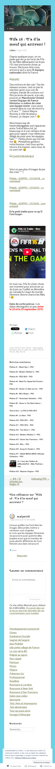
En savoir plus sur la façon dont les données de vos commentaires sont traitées (26, 610)
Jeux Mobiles (16, 643)
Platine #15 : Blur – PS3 (19, 444)
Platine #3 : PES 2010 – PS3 (20, 376)
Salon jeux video (18, 696)
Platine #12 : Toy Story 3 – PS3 (22, 429)
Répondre (22, 555)
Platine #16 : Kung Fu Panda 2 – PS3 (24, 449)
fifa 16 (12, 351)
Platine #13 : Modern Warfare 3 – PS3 (24, 434)
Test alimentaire (18, 707)
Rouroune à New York (21, 688)
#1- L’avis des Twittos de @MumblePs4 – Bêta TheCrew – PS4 (30, 464)
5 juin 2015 (22, 50)
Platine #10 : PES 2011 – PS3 (21, 420)
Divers (13, 632)
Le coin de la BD (18, 651)
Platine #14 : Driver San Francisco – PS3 (26, 439)
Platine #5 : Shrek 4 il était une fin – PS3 (26, 388)
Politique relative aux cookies (25, 758)
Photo (12, 666)
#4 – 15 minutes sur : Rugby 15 (16, 481)
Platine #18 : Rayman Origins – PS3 (24, 471)
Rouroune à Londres (20, 684)
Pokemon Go (16, 673)
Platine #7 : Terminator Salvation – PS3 (25, 398)
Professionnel (17, 677)
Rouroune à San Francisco (23, 692)
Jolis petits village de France (24, 647)
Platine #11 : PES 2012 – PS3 (21, 425)
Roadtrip (14, 681)
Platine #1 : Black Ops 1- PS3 (21, 367)
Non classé (26, 347)
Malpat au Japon (18, 655)
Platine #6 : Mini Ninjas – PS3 (21, 393)
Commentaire (34, 599)
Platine (13, 669)
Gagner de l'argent (19, 640)
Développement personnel (24, 628)
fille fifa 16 (20, 351)
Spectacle (14, 699)
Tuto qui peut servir (19, 710)
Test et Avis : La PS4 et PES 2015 (23, 410)
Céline (12, 50)
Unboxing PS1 (40, 478)
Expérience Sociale (19, 636)
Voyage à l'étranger (19, 714)
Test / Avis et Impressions (23, 703)
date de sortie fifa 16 (33, 349)
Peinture (14, 662)
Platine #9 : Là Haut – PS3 (20, 415)
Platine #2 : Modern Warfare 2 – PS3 (24, 371)
